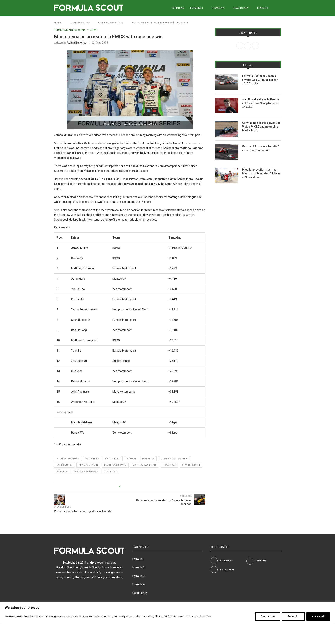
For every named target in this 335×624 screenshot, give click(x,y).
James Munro (64, 465)
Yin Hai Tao (110, 471)
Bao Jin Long (112, 458)
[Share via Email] (138, 486)
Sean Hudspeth (191, 465)
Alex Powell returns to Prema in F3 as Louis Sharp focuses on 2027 (260, 103)
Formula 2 (178, 8)
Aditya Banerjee (76, 42)
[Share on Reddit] (134, 486)
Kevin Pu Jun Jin (88, 465)
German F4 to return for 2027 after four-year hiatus (260, 148)
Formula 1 (138, 558)
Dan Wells (148, 458)
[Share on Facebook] (127, 486)
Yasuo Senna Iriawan (86, 471)
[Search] (279, 8)
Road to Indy (241, 8)
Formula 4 (218, 8)
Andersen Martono (68, 458)
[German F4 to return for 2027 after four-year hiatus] (226, 152)
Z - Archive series (79, 22)
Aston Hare (92, 458)
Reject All (293, 616)
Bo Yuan (131, 458)
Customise (268, 616)
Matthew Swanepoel (144, 465)
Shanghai (62, 471)
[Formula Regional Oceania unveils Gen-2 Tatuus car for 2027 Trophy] (226, 82)
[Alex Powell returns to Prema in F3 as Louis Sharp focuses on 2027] (226, 105)
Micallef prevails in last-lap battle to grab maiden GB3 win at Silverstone (261, 173)
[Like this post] (122, 486)
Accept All (318, 616)
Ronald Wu (169, 465)
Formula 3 (196, 8)
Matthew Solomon (115, 465)
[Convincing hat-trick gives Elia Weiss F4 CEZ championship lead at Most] (226, 129)
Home (57, 22)
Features (262, 8)
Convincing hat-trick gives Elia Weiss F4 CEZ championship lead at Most (261, 126)
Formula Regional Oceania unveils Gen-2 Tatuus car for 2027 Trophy (260, 79)
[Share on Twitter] (130, 486)
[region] (167, 613)
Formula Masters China (110, 22)
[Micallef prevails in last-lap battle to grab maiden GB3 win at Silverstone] (226, 175)
